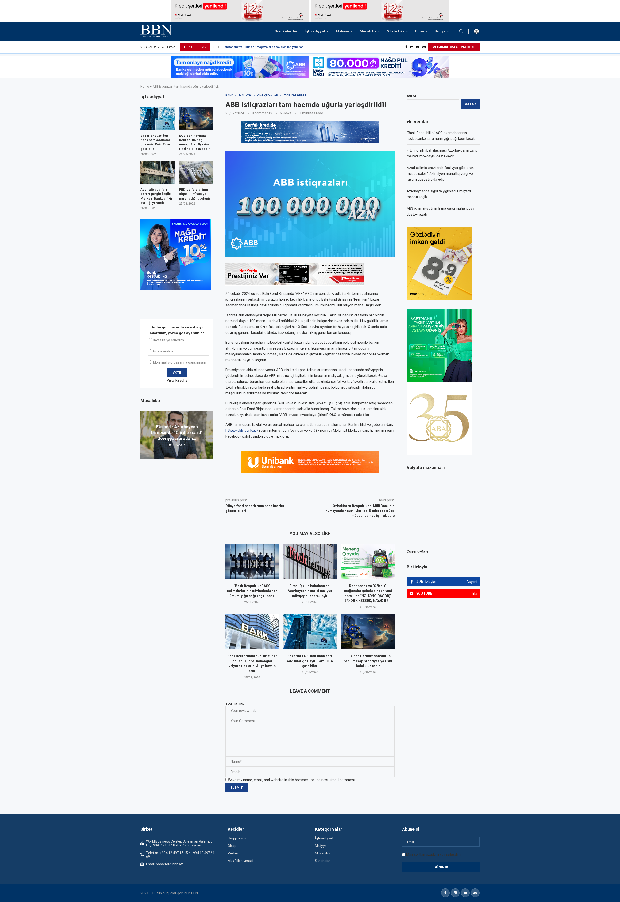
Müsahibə (368, 31)
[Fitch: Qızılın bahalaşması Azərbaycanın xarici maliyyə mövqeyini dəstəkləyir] (309, 561)
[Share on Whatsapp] (312, 487)
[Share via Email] (334, 487)
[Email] (424, 47)
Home (144, 86)
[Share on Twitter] (279, 487)
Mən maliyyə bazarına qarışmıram (179, 362)
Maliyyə (342, 31)
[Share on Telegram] (323, 487)
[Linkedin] (411, 47)
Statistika (396, 31)
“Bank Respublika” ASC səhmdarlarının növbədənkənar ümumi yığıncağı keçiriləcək (252, 591)
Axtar (411, 96)
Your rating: (234, 703)
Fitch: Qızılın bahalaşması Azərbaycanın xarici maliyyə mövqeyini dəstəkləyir (310, 591)
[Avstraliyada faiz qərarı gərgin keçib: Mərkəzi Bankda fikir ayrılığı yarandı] (157, 172)
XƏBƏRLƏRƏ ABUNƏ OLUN (455, 47)
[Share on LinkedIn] (290, 487)
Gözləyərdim (163, 351)
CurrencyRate (417, 551)
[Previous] (214, 47)
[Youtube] (418, 47)
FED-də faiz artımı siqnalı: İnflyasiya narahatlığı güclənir (194, 194)
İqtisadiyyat (315, 31)
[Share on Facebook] (269, 487)
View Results (177, 380)
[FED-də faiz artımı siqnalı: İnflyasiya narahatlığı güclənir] (196, 172)
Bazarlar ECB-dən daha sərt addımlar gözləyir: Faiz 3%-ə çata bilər (310, 661)
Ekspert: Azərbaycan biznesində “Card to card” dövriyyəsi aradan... (177, 432)
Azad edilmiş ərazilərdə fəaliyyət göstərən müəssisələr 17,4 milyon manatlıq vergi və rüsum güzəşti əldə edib (440, 174)
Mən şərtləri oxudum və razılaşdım (433, 854)
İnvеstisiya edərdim (168, 340)
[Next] (219, 47)
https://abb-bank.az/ (241, 430)
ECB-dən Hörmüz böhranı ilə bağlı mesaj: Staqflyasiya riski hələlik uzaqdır (368, 661)
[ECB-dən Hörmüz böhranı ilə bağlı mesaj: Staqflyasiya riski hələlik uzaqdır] (368, 631)
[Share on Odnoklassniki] (301, 487)
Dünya (440, 31)
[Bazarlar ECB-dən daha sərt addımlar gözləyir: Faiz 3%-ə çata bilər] (309, 631)
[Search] (461, 31)
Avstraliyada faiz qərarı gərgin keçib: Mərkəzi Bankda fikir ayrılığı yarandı (156, 196)
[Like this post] (257, 487)
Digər (419, 31)
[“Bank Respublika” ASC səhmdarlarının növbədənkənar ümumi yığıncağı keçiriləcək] (252, 561)
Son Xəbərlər (286, 31)
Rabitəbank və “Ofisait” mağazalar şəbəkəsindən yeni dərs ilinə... (268, 47)
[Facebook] (406, 47)
